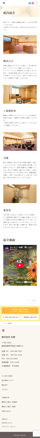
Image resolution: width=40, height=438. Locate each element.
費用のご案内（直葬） (9, 407)
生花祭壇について (8, 380)
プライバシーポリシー (9, 427)
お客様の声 (5, 397)
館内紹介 (5, 385)
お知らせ (5, 419)
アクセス (5, 389)
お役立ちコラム (7, 423)
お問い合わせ (6, 411)
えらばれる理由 (7, 376)
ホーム (5, 323)
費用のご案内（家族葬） (10, 402)
